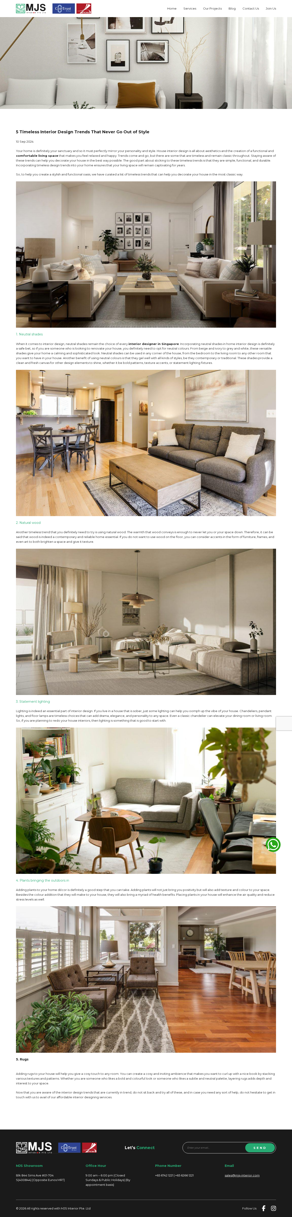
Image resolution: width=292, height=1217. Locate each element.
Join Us (271, 8)
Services (189, 8)
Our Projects (212, 8)
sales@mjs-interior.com (242, 1175)
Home (172, 8)
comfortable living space (37, 155)
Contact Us (250, 8)
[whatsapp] (273, 844)
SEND (260, 1148)
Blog (232, 8)
